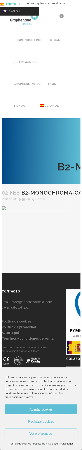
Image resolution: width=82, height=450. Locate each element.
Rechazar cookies (41, 421)
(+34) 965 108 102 (16, 307)
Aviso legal (66, 443)
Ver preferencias (41, 433)
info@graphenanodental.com (45, 3)
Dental (40, 199)
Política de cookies (20, 443)
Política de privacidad (45, 443)
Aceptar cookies (41, 409)
